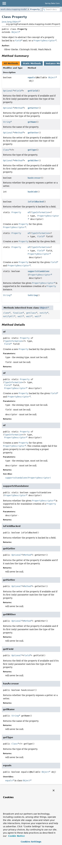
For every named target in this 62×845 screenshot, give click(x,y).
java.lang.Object (10, 21)
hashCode (32, 191)
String (6, 122)
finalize (17, 313)
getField (32, 91)
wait (20, 316)
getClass (31, 313)
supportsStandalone (38, 271)
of (29, 212)
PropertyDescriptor (38, 254)
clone (6, 313)
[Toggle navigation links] (4, 3)
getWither (33, 160)
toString (32, 295)
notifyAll (8, 316)
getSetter (33, 132)
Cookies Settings (31, 841)
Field (18, 91)
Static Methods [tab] (32, 63)
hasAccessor (34, 178)
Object (15, 32)
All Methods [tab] (11, 63)
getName (32, 122)
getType (32, 150)
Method (18, 108)
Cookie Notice (16, 836)
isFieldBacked (35, 201)
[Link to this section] (31, 55)
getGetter (33, 108)
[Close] (53, 790)
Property (35, 9)
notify (43, 313)
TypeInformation (40, 212)
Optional (8, 91)
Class (6, 150)
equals (31, 77)
